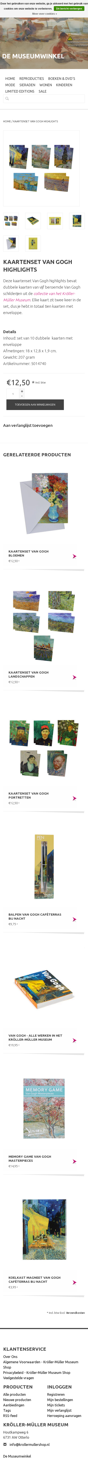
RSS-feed (10, 1416)
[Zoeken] (5, 98)
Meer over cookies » (44, 13)
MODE (10, 85)
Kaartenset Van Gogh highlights (35, 121)
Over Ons (10, 1357)
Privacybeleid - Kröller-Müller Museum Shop (36, 1372)
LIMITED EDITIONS (19, 91)
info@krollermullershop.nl (30, 1444)
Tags (7, 1410)
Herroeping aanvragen (64, 1416)
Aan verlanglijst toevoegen (28, 425)
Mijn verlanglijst (59, 1410)
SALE (43, 91)
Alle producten (14, 1394)
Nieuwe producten (17, 1400)
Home (10, 78)
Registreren (56, 1394)
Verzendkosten (75, 1312)
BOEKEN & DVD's (61, 78)
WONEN (46, 85)
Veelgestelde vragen (18, 1378)
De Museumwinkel (17, 1456)
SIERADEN (27, 85)
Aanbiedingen (13, 1405)
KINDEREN (64, 85)
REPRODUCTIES (31, 78)
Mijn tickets (56, 1405)
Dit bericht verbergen (69, 8)
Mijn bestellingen (60, 1400)
